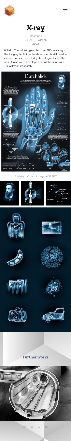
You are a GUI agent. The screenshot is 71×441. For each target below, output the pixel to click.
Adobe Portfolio (59, 439)
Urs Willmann (12, 66)
